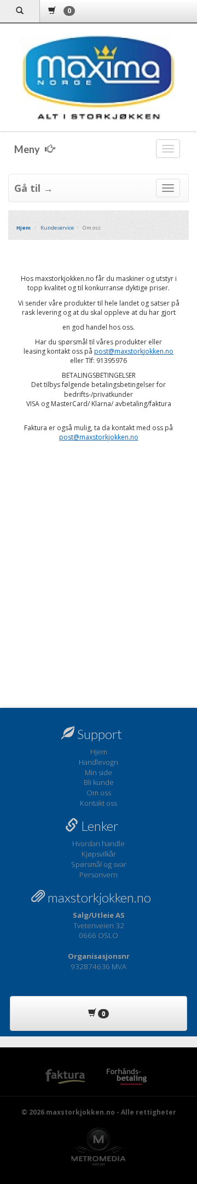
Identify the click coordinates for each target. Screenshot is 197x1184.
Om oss (98, 793)
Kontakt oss (98, 803)
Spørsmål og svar (98, 864)
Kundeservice (57, 227)
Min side (98, 772)
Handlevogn (98, 762)
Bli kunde (99, 782)
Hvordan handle (98, 843)
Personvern (98, 875)
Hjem (98, 752)
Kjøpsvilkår (99, 854)
